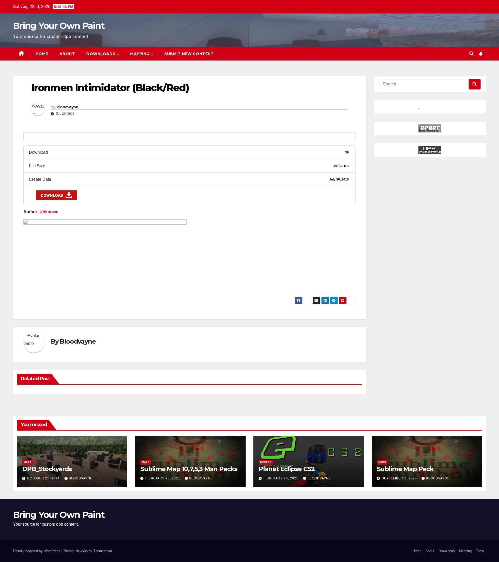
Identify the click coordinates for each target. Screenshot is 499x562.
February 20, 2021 (163, 478)
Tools (480, 551)
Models (265, 462)
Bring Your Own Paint (58, 25)
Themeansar (102, 551)
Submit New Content (189, 53)
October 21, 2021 (44, 478)
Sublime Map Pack (405, 469)
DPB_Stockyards (47, 469)
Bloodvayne (67, 107)
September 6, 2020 (400, 478)
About (67, 53)
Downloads (101, 53)
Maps (27, 462)
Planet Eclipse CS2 (286, 469)
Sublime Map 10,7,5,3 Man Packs (188, 469)
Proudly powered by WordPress (37, 551)
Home (42, 53)
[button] (471, 53)
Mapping (140, 53)
